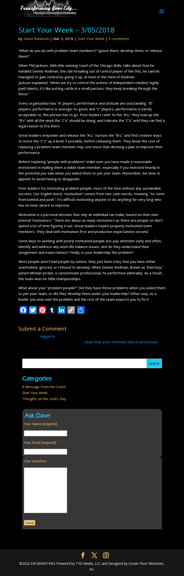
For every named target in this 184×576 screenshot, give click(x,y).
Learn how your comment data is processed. (121, 341)
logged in (47, 336)
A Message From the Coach (44, 386)
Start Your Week (90, 38)
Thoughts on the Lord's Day (44, 398)
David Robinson (36, 38)
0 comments (119, 38)
